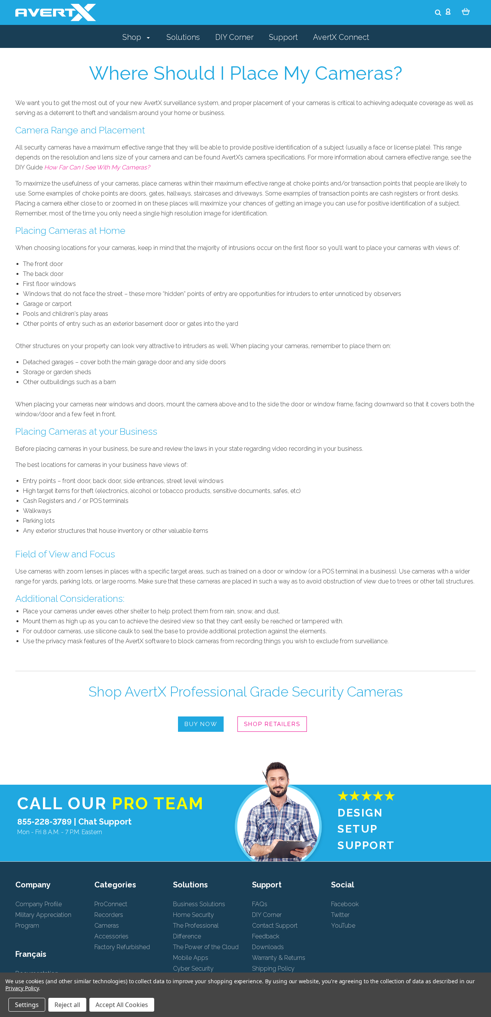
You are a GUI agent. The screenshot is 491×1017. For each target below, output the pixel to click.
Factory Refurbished (122, 947)
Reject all (67, 1005)
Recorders (108, 914)
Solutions (183, 37)
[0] (466, 11)
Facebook (345, 904)
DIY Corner (234, 37)
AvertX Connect (341, 37)
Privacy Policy (22, 988)
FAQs (259, 904)
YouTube (343, 925)
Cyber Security (193, 968)
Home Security (193, 914)
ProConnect (110, 904)
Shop (132, 37)
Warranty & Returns (278, 957)
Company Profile (38, 904)
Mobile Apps (190, 957)
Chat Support (105, 821)
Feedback (265, 936)
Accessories (111, 936)
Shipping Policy (273, 968)
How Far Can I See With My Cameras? (97, 167)
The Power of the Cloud (206, 947)
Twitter (340, 914)
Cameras (106, 925)
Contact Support (275, 925)
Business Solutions (199, 904)
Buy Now (201, 724)
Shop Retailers (272, 724)
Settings (27, 1005)
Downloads (268, 947)
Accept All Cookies (122, 1005)
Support (283, 37)
